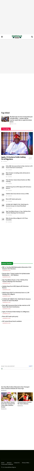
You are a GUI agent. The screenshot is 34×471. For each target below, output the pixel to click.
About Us (9, 462)
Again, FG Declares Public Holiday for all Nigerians (15, 311)
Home (2, 462)
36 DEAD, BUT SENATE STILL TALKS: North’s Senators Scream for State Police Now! (17, 205)
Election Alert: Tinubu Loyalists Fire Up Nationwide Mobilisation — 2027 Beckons (16, 274)
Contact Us (17, 462)
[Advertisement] (17, 17)
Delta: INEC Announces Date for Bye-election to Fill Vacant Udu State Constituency (19, 166)
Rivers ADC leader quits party (13, 199)
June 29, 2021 (13, 123)
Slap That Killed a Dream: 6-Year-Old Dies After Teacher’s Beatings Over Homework (18, 212)
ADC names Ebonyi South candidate (12, 321)
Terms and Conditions (7, 464)
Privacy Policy (25, 462)
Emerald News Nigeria (10, 467)
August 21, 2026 (6, 270)
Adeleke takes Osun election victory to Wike (17, 193)
